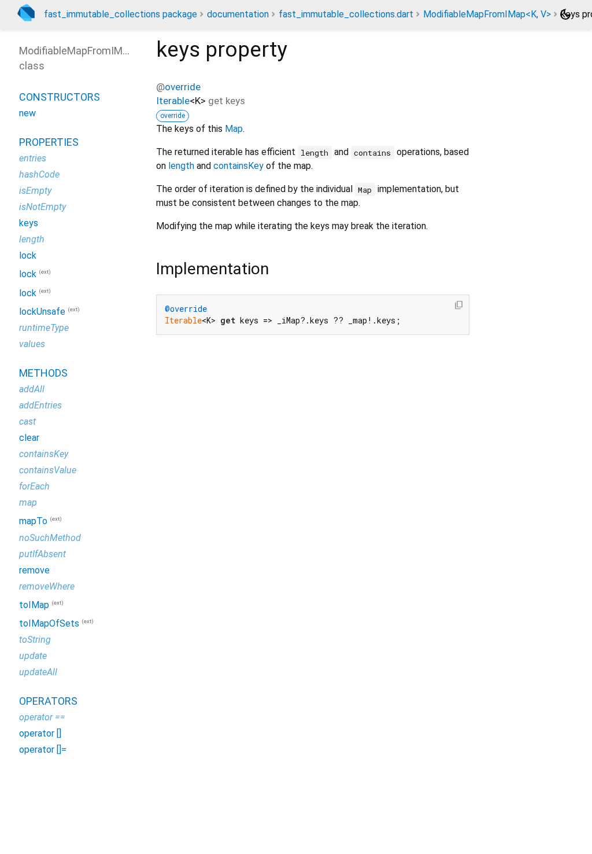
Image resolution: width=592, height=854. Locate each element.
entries (32, 158)
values (32, 343)
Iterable (173, 100)
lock (27, 255)
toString (35, 639)
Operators (48, 701)
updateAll (38, 672)
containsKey (238, 165)
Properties (49, 142)
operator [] (40, 733)
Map (234, 128)
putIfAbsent (42, 554)
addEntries (40, 405)
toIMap (34, 604)
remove (34, 570)
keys (28, 223)
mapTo (33, 521)
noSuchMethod (50, 537)
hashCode (39, 174)
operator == (42, 717)
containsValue (47, 470)
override (183, 87)
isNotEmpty (42, 206)
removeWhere (47, 586)
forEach (34, 486)
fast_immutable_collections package (120, 14)
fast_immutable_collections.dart (346, 14)
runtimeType (44, 327)
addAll (32, 389)
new (27, 113)
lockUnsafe (42, 311)
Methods (43, 373)
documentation (238, 14)
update (33, 655)
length (181, 165)
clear (29, 437)
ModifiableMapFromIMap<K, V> (487, 14)
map (28, 502)
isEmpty (35, 190)
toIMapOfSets (49, 623)
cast (27, 421)
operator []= (42, 749)
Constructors (59, 97)
